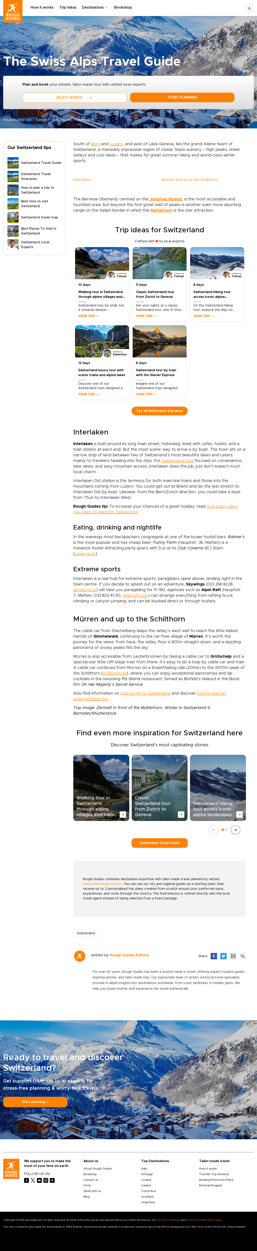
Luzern (116, 144)
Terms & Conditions (168, 1220)
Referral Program (210, 1185)
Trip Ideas (67, 7)
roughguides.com (17, 120)
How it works (42, 7)
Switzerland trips (178, 461)
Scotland (147, 1196)
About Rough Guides (98, 1168)
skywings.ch (84, 590)
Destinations (93, 7)
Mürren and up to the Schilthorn (189, 180)
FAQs (87, 1185)
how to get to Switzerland (145, 693)
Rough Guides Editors (129, 955)
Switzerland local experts (102, 884)
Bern (95, 144)
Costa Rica (148, 1191)
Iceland (146, 1185)
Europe (41, 120)
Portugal (147, 1174)
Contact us (91, 1180)
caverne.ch (85, 554)
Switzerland (62, 120)
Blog (87, 1196)
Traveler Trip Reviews (214, 1174)
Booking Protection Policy (216, 1180)
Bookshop (123, 7)
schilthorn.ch (114, 673)
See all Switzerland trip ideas (160, 411)
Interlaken (82, 180)
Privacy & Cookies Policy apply (203, 1220)
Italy (144, 1168)
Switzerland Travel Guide (160, 843)
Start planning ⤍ (35, 1102)
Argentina (148, 1202)
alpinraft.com (135, 596)
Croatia (146, 1180)
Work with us (92, 1191)
